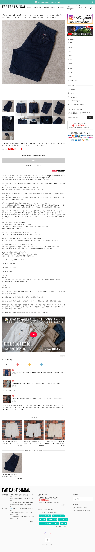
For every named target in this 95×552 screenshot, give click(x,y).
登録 (90, 117)
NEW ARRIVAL (72, 81)
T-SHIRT (70, 55)
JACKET (70, 47)
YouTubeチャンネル (79, 7)
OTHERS (70, 72)
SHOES (70, 68)
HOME (29, 8)
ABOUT (46, 8)
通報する (62, 356)
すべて (8, 364)
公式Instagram (70, 8)
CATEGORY (37, 8)
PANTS (70, 64)
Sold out (34, 160)
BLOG (53, 8)
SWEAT (70, 51)
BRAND (70, 43)
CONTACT (61, 8)
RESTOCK (71, 76)
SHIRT (70, 60)
